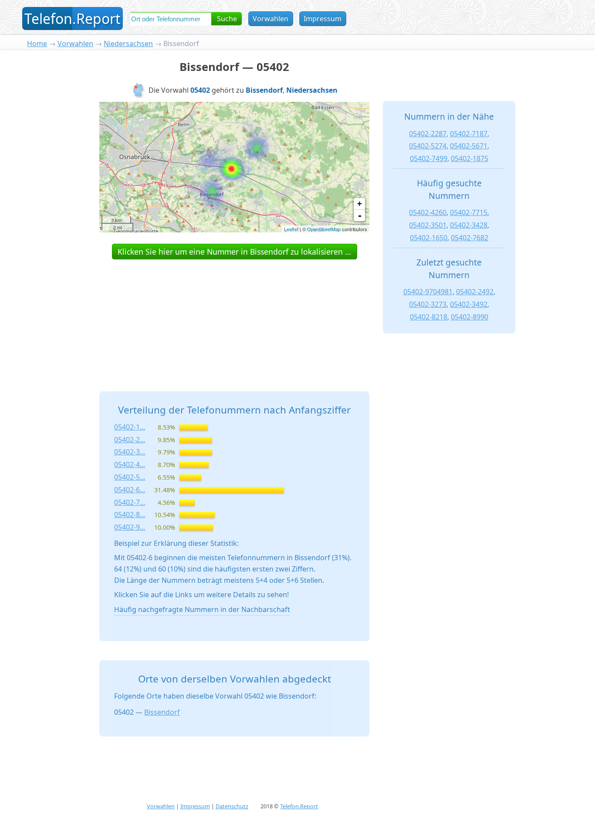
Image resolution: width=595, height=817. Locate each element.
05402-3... (129, 452)
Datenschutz (232, 806)
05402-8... (129, 514)
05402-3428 (468, 225)
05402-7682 (469, 237)
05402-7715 (468, 212)
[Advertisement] (234, 315)
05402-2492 (475, 291)
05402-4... (129, 464)
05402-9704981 (428, 291)
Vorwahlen (270, 19)
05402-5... (129, 477)
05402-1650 (428, 237)
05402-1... (129, 427)
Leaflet (291, 228)
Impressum (322, 19)
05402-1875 (469, 158)
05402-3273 (427, 304)
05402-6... (129, 489)
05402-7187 (468, 133)
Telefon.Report (299, 806)
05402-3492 (468, 304)
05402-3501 (427, 225)
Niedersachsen (128, 43)
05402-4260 (427, 212)
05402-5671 (468, 146)
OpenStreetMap (324, 228)
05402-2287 (427, 133)
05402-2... (129, 439)
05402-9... (129, 527)
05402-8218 (428, 317)
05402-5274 (427, 146)
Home (37, 43)
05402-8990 (469, 317)
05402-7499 (428, 158)
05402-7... (129, 502)
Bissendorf (162, 712)
